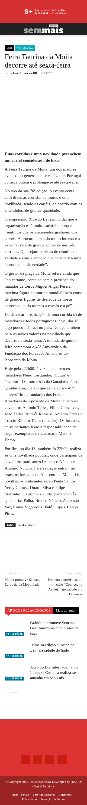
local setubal (25, 525)
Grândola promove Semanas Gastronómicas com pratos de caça (54, 628)
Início (8, 40)
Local (19, 40)
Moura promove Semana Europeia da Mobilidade (22, 582)
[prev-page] (7, 690)
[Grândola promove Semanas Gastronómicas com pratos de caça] (16, 628)
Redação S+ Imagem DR (23, 72)
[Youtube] (62, 759)
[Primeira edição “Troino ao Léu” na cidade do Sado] (16, 650)
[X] (34, 90)
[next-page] (15, 690)
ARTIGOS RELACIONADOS (28, 610)
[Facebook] (24, 90)
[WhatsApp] (45, 90)
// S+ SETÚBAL (37, 40)
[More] (56, 90)
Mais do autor (66, 610)
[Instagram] (37, 759)
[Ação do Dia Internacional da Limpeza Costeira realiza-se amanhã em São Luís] (16, 673)
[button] (7, 29)
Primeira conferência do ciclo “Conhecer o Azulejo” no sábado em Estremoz (65, 587)
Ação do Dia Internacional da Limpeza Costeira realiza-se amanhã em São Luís (54, 672)
